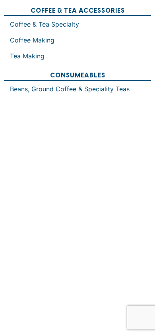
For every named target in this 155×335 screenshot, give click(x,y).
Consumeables (77, 75)
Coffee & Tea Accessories (78, 11)
